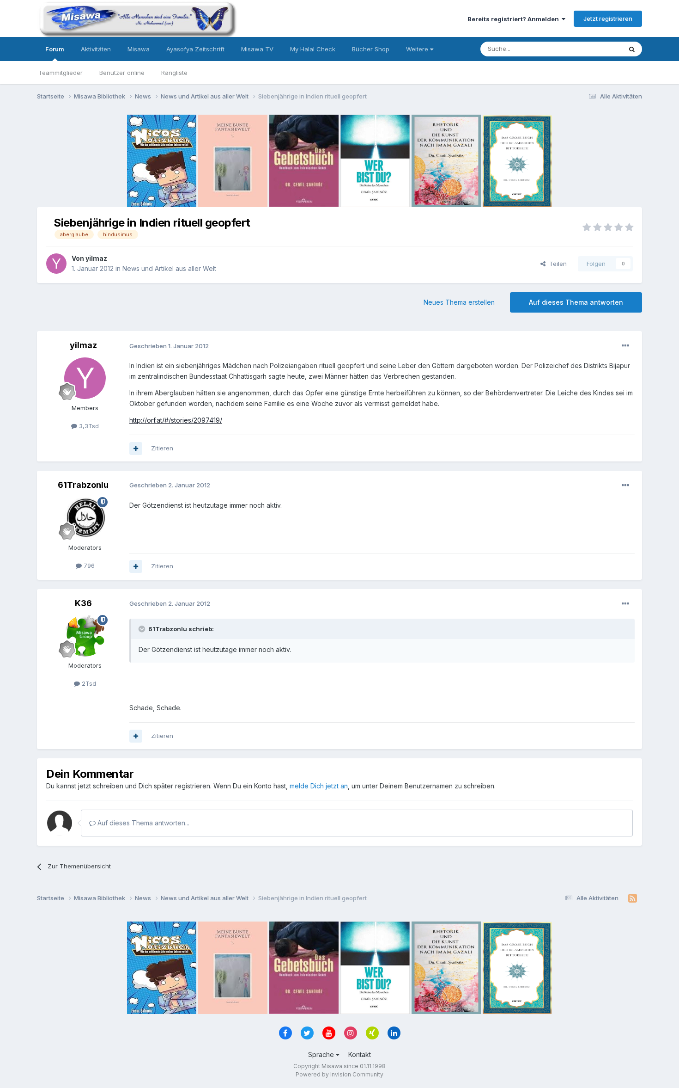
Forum (54, 49)
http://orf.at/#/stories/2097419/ (175, 420)
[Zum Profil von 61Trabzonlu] (85, 518)
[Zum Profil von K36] (85, 636)
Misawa (138, 49)
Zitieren (162, 448)
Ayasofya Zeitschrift (195, 49)
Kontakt (359, 1054)
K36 (83, 603)
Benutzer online (122, 72)
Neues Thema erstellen (459, 302)
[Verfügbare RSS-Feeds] (632, 898)
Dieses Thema (589, 48)
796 (88, 565)
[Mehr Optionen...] (625, 345)
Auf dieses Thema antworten (576, 302)
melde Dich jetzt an (319, 786)
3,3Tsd (88, 426)
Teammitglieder (60, 72)
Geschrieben (169, 346)
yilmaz (96, 258)
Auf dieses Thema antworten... (142, 823)
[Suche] (632, 49)
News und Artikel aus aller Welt (169, 268)
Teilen (556, 263)
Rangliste (174, 72)
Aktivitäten (96, 49)
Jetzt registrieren (607, 18)
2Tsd (88, 683)
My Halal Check (312, 49)
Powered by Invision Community (339, 1074)
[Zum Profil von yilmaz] (56, 263)
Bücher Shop (370, 49)
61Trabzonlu (83, 485)
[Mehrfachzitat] (135, 448)
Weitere (418, 49)
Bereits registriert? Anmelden (514, 19)
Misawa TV (257, 49)
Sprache (322, 1054)
